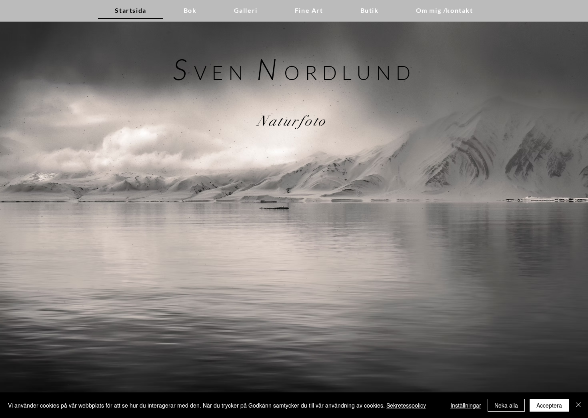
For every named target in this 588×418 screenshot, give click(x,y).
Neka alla (506, 405)
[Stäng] (578, 405)
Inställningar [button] (465, 405)
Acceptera (549, 405)
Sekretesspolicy (406, 405)
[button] (245, 10)
